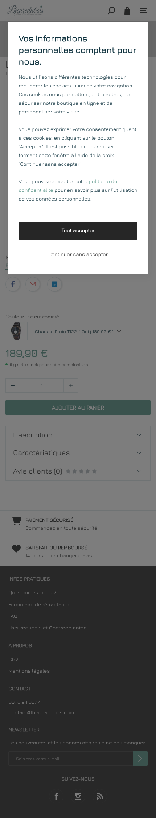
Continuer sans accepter (78, 254)
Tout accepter (77, 230)
